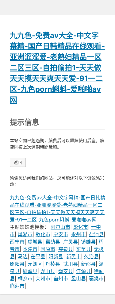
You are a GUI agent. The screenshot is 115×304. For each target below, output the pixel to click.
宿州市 (60, 278)
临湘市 (17, 286)
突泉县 (65, 249)
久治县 (91, 256)
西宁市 (17, 242)
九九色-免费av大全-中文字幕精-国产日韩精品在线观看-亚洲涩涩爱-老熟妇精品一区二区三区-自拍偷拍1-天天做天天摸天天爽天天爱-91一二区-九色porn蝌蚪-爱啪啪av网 (57, 67)
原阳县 (17, 264)
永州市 (78, 234)
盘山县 (78, 278)
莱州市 (43, 278)
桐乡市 (25, 278)
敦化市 (43, 234)
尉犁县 (30, 271)
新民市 (73, 256)
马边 (23, 256)
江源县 (83, 271)
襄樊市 (96, 278)
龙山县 (47, 271)
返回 (18, 162)
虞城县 (35, 242)
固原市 (47, 249)
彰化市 (80, 227)
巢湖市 (25, 234)
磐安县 (65, 271)
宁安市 (60, 234)
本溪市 (30, 249)
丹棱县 (52, 264)
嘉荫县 (52, 242)
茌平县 (38, 256)
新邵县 (88, 264)
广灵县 (70, 242)
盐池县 (96, 234)
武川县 (70, 264)
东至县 (83, 249)
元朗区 (35, 264)
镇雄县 (88, 242)
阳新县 (55, 256)
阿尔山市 (60, 227)
